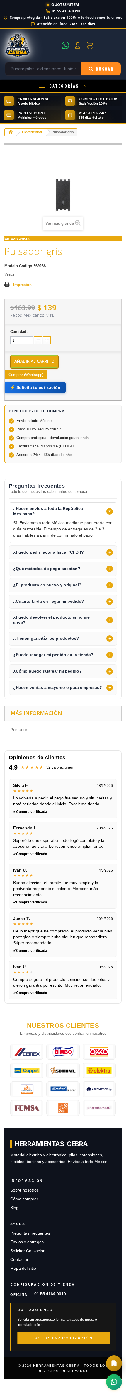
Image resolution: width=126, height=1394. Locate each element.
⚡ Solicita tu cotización (35, 387)
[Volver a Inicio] (10, 132)
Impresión (22, 284)
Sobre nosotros (24, 1190)
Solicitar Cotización (27, 1251)
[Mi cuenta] (77, 45)
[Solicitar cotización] (114, 1363)
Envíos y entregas (27, 1242)
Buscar (105, 69)
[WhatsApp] (65, 45)
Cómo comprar (24, 1199)
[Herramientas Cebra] (31, 45)
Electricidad (32, 132)
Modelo (11, 266)
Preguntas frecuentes (30, 1233)
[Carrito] (90, 45)
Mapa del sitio (23, 1268)
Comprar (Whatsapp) (25, 374)
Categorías (64, 86)
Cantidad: (19, 331)
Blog (14, 1208)
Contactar (19, 1259)
